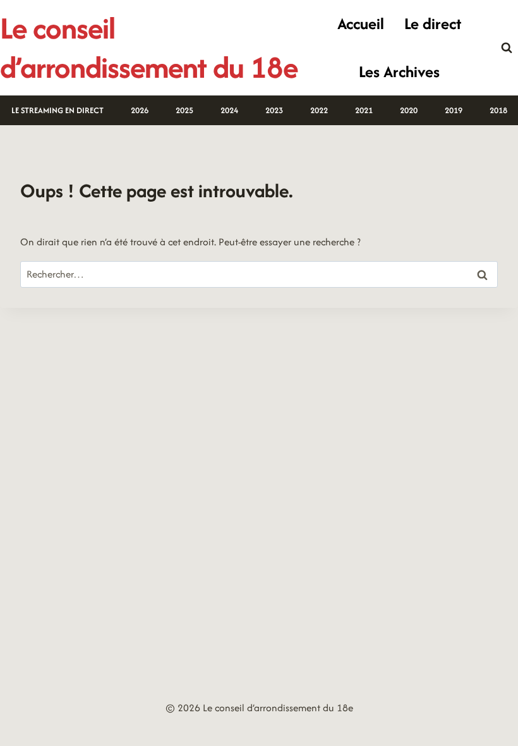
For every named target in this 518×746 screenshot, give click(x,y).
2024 (229, 110)
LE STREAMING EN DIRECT (57, 110)
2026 (139, 110)
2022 (319, 110)
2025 (184, 110)
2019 (453, 110)
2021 (364, 110)
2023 (274, 110)
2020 (409, 110)
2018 (498, 110)
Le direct (432, 23)
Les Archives (399, 71)
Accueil (360, 23)
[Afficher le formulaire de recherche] (506, 48)
